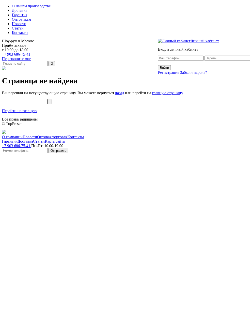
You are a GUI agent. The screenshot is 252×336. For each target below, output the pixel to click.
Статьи (18, 28)
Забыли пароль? (193, 72)
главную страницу (167, 93)
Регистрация (168, 72)
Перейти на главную (19, 111)
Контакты (20, 33)
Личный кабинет (204, 41)
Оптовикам (21, 19)
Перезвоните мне (16, 59)
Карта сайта (55, 141)
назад (119, 93)
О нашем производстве (31, 6)
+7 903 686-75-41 (16, 54)
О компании (12, 137)
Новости (19, 24)
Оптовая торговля (52, 137)
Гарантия (19, 15)
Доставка (19, 10)
